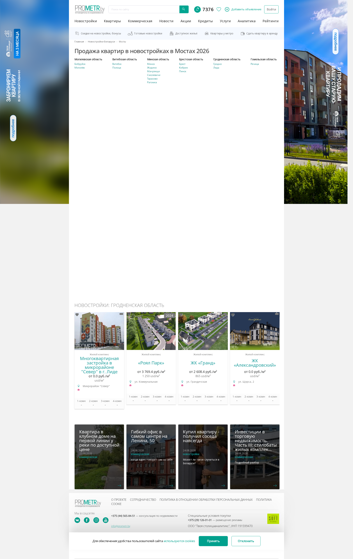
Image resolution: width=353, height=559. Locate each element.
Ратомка (152, 82)
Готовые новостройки (148, 33)
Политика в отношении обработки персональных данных (206, 500)
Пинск (182, 71)
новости (166, 21)
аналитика (247, 21)
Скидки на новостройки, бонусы (101, 33)
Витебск (117, 64)
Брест (182, 64)
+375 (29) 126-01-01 (215, 520)
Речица (255, 64)
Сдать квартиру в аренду (262, 33)
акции (186, 21)
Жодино (152, 67)
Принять (213, 541)
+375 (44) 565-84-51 (144, 515)
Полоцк (116, 67)
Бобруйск (79, 64)
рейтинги (271, 21)
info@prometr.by (120, 526)
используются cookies (179, 541)
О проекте (118, 500)
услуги (225, 21)
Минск (151, 64)
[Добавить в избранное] (77, 314)
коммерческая (140, 21)
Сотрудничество (143, 500)
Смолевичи (153, 75)
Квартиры (112, 21)
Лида (216, 67)
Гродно (217, 64)
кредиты (205, 21)
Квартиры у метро (221, 33)
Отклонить (246, 541)
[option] (99, 362)
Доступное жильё (186, 33)
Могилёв (79, 67)
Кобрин (183, 67)
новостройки (85, 21)
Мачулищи (153, 71)
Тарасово (152, 78)
